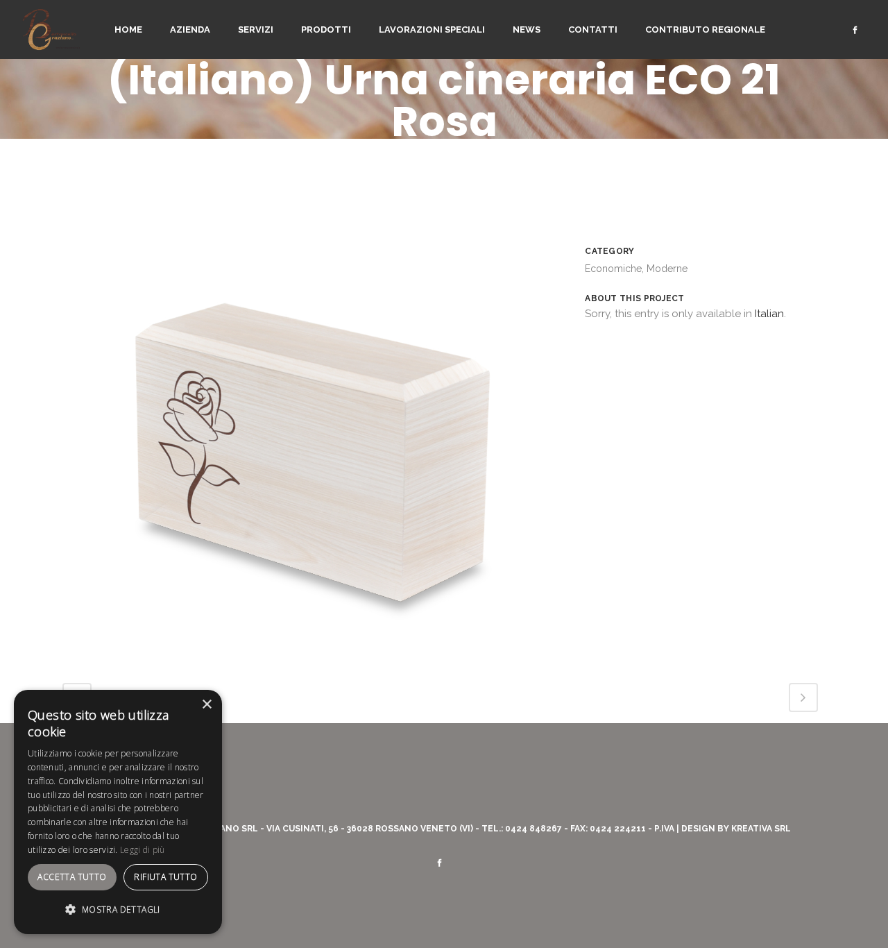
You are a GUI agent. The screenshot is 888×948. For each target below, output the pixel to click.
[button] (118, 909)
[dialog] (118, 812)
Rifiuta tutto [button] (165, 877)
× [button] (206, 705)
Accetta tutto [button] (71, 877)
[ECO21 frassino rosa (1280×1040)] (309, 654)
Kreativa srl (761, 828)
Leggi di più (142, 850)
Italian (769, 313)
